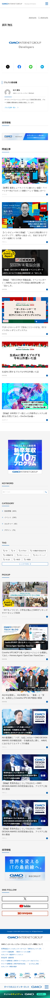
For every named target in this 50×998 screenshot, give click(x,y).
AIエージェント (24, 555)
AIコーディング (41, 555)
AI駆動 (28, 559)
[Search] (46, 492)
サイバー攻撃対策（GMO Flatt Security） (13, 964)
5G (7, 551)
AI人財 (8, 559)
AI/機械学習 (9, 555)
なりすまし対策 (34, 964)
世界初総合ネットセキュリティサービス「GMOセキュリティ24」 (21, 949)
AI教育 (18, 559)
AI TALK (23, 551)
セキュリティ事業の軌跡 (9, 966)
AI (14, 551)
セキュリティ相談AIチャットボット (12, 954)
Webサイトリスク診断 (23, 952)
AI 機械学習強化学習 (39, 551)
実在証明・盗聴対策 (7, 958)
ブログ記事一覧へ (10, 107)
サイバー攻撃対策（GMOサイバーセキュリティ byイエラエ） (20, 961)
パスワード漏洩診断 (7, 952)
